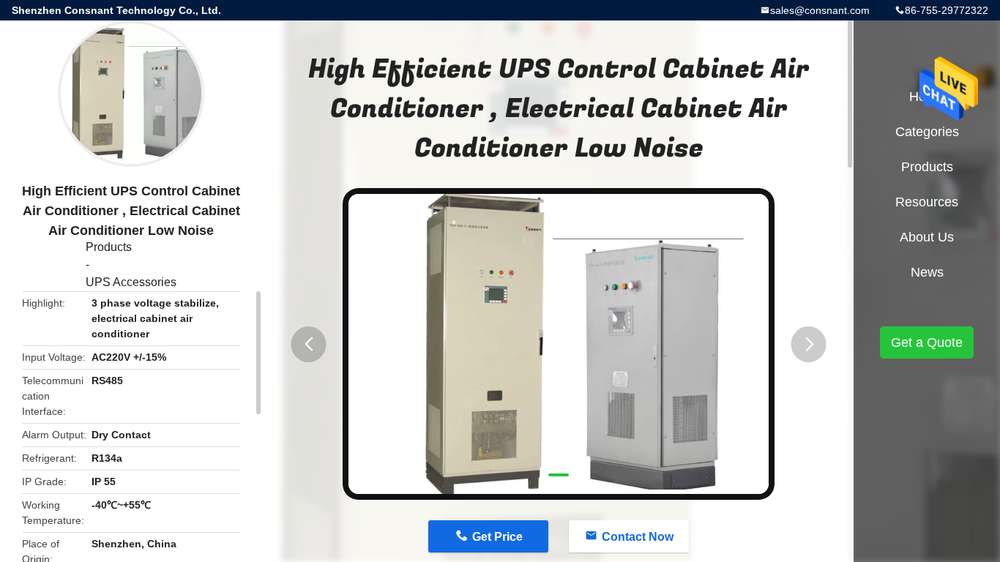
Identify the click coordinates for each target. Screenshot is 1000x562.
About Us (927, 237)
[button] (309, 344)
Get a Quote (927, 342)
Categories (927, 131)
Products (109, 247)
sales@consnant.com (820, 10)
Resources (926, 202)
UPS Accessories (131, 282)
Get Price (497, 537)
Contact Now (637, 537)
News (927, 272)
